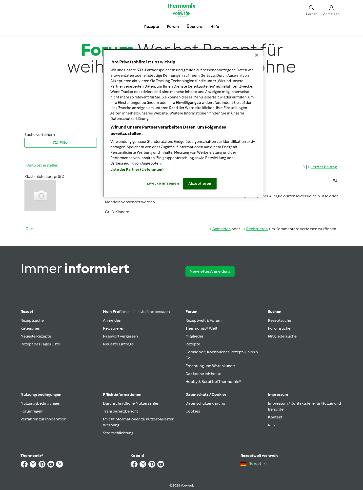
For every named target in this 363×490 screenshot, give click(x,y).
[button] (311, 10)
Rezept (26, 311)
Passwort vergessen (120, 336)
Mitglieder (194, 336)
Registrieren (257, 228)
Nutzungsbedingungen (40, 403)
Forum (191, 311)
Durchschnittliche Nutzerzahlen (131, 403)
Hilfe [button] (214, 26)
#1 (335, 180)
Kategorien (30, 328)
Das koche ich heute (203, 373)
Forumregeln (31, 411)
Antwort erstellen (42, 165)
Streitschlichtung (118, 433)
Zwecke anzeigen (163, 183)
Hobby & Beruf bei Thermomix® (213, 381)
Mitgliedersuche (282, 336)
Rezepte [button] (151, 26)
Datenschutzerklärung (205, 403)
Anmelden (221, 228)
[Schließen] (256, 55)
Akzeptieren (199, 183)
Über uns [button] (194, 26)
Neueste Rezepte (35, 336)
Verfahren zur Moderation (43, 419)
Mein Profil (136, 311)
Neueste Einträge (118, 344)
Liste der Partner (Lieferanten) (137, 169)
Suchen (275, 311)
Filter (64, 142)
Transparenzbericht (120, 411)
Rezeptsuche (32, 320)
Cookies (192, 411)
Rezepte (192, 344)
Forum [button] (173, 26)
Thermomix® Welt (201, 328)
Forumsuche (279, 328)
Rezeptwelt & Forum (203, 320)
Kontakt (275, 417)
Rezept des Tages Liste (40, 344)
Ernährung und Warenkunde (210, 365)
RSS (271, 425)
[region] (183, 123)
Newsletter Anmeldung (210, 271)
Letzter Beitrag (324, 167)
